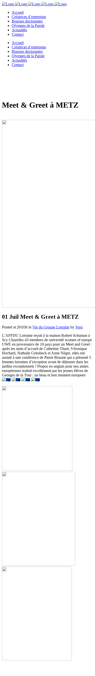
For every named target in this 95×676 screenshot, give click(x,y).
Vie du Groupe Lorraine (50, 327)
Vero (79, 327)
